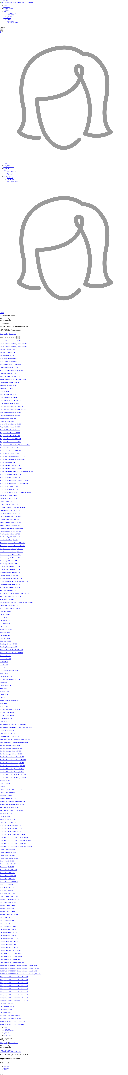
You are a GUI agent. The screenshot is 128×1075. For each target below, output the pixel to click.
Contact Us (10, 19)
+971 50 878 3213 (15, 1052)
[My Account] (64, 160)
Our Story (6, 10)
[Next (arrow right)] (2, 1074)
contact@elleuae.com (6, 1050)
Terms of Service (13, 1043)
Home (5, 5)
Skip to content (4, 0)
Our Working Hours (12, 22)
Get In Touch (7, 18)
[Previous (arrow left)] (0, 1074)
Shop (4, 11)
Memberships (10, 14)
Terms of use (12, 334)
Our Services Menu (8, 8)
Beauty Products (11, 13)
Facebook (6, 1066)
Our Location (10, 21)
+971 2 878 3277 (4, 1052)
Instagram (6, 1068)
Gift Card (9, 16)
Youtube (5, 1069)
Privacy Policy (4, 334)
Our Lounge (6, 7)
